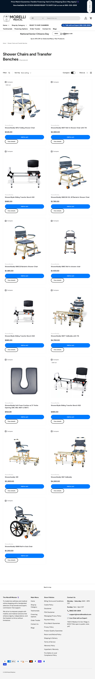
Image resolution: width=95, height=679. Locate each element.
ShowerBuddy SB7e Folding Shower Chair (20, 128)
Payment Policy (49, 620)
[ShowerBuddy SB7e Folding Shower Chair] (24, 103)
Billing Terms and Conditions (53, 601)
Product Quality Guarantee (53, 631)
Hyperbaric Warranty (51, 649)
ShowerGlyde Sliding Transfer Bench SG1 (19, 197)
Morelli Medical (11, 672)
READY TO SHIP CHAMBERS (39, 25)
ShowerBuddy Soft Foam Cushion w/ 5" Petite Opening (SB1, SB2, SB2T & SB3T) (21, 406)
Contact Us (46, 29)
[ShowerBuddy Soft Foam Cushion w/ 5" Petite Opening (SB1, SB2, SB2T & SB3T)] (24, 381)
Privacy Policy (49, 627)
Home (4, 43)
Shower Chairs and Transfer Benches (17, 43)
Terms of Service (49, 642)
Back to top (47, 587)
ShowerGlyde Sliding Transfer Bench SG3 (20, 336)
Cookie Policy (48, 605)
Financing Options (21, 29)
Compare (66, 73)
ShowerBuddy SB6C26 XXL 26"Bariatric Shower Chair (70, 197)
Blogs (55, 29)
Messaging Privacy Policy (52, 616)
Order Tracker (35, 29)
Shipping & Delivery (51, 638)
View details (11, 141)
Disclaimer (47, 608)
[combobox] (55, 18)
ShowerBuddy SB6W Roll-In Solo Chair (19, 546)
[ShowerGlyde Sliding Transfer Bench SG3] (24, 311)
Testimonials (7, 29)
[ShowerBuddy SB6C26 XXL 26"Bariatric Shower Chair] (70, 172)
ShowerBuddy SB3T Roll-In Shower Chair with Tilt (69, 128)
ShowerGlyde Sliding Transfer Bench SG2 (66, 405)
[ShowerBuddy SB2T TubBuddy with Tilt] (70, 311)
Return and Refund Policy (52, 634)
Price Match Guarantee (52, 623)
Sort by (17, 73)
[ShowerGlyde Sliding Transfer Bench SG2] (70, 381)
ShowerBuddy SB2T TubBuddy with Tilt (65, 336)
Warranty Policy (49, 646)
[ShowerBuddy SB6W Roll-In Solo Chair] (24, 522)
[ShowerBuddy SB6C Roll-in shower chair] (70, 242)
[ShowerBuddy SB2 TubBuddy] (70, 452)
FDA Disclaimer (49, 612)
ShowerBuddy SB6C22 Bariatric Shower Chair (21, 267)
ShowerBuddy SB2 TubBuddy (61, 477)
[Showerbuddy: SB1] (24, 452)
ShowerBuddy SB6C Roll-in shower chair (65, 267)
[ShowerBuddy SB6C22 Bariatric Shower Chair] (24, 242)
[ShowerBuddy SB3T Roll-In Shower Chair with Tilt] (70, 103)
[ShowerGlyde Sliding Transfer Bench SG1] (24, 172)
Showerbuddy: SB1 (11, 477)
